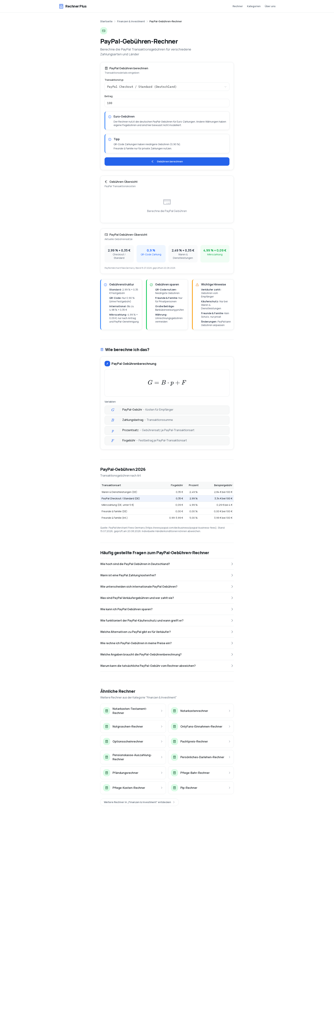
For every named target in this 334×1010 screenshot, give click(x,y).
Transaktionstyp (114, 80)
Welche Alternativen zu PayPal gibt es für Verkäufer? (135, 632)
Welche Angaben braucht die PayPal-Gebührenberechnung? (141, 654)
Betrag (109, 96)
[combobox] (167, 86)
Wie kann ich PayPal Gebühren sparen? (126, 609)
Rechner (238, 6)
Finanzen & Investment (131, 21)
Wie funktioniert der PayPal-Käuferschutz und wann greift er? (142, 620)
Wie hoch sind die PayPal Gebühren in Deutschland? (135, 564)
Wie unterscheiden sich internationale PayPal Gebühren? (138, 586)
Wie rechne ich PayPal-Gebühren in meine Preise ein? (136, 643)
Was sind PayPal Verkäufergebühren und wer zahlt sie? (137, 598)
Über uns (270, 6)
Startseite (106, 21)
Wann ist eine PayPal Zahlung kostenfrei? (128, 575)
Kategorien (254, 6)
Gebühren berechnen (170, 161)
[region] (167, 501)
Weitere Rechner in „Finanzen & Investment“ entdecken (137, 802)
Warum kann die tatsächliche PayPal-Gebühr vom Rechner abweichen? (148, 666)
